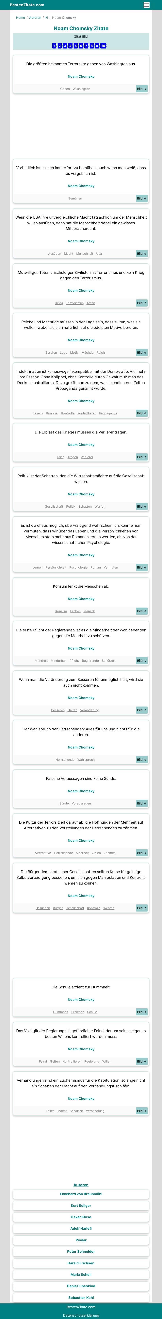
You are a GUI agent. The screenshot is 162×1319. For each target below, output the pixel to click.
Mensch (89, 611)
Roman (95, 567)
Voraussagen (81, 803)
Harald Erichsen (81, 1263)
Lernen (37, 567)
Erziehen (77, 1012)
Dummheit (60, 1012)
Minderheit (59, 661)
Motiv (74, 352)
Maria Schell (81, 1274)
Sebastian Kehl (81, 1298)
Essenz (38, 413)
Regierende (90, 661)
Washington (81, 89)
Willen (106, 1061)
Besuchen (43, 908)
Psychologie (78, 567)
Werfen (100, 506)
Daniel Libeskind (81, 1286)
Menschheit (84, 253)
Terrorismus (75, 303)
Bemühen (75, 198)
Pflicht (74, 661)
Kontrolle (67, 413)
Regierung (91, 1061)
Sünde (64, 803)
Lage (63, 352)
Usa (99, 253)
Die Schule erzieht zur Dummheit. (81, 987)
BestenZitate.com (27, 5)
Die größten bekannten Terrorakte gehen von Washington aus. (81, 64)
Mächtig (88, 352)
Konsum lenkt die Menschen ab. (81, 586)
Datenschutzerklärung (81, 1315)
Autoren (35, 18)
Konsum (61, 611)
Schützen (109, 661)
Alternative (43, 853)
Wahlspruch (86, 760)
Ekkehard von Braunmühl (81, 1194)
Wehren (108, 908)
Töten (91, 303)
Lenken (75, 611)
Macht (68, 253)
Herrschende (65, 760)
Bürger (58, 908)
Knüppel (52, 413)
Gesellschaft (54, 506)
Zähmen (110, 853)
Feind (43, 1061)
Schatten (85, 506)
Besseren (58, 710)
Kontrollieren (86, 413)
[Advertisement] (81, 125)
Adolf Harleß (81, 1228)
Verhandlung (95, 1111)
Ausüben (54, 253)
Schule (92, 1012)
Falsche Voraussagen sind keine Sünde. (81, 778)
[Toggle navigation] (146, 5)
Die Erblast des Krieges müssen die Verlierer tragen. (81, 432)
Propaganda (108, 413)
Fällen (50, 1111)
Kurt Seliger (81, 1205)
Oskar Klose (81, 1217)
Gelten (55, 1061)
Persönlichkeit (55, 567)
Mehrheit (41, 661)
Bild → (142, 89)
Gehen (65, 89)
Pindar (81, 1240)
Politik (70, 506)
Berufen (51, 352)
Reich (101, 352)
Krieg (59, 303)
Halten (72, 710)
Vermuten (111, 567)
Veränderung (89, 710)
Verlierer (87, 457)
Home (20, 18)
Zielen (96, 853)
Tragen (73, 457)
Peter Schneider (81, 1251)
